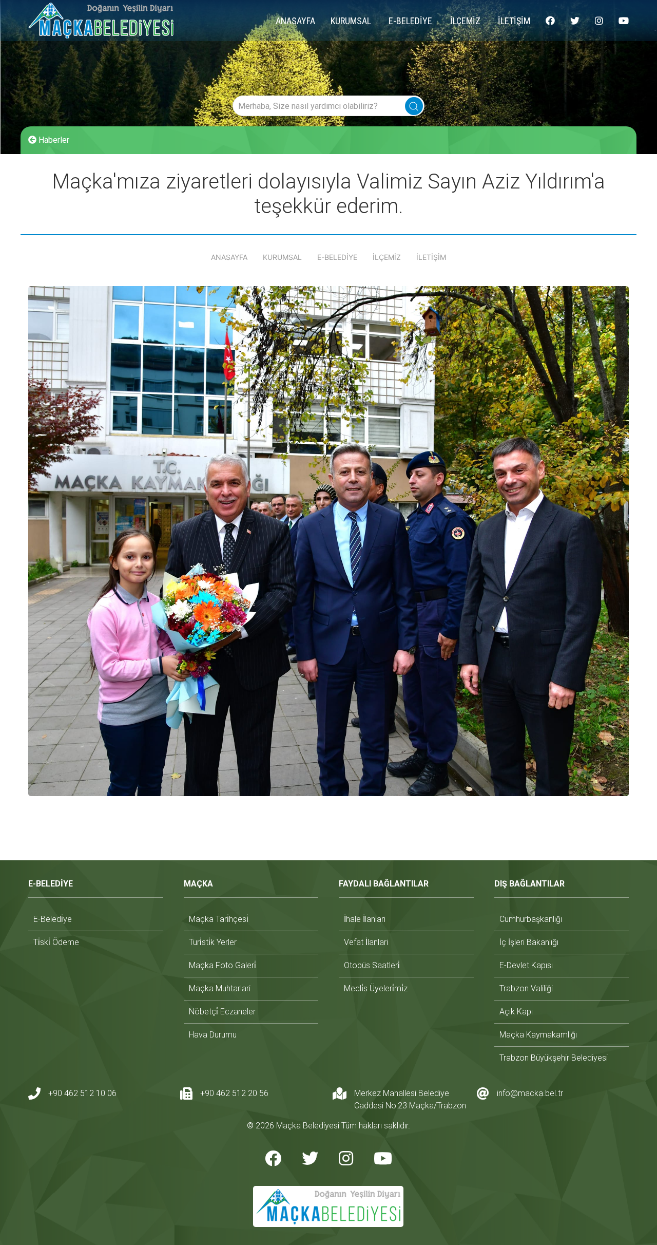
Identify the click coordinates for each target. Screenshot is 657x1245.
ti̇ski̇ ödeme (56, 942)
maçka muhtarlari (219, 988)
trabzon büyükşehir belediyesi (553, 1058)
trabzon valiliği (526, 988)
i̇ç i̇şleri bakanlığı (528, 942)
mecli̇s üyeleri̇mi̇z (376, 988)
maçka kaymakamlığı (538, 1035)
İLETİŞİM (514, 20)
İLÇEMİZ (465, 20)
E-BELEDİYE (410, 20)
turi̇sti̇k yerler (213, 942)
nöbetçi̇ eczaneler (222, 1011)
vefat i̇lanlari (366, 942)
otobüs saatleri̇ (372, 965)
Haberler (52, 140)
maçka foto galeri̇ (222, 965)
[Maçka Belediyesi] (101, 20)
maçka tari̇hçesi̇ (218, 919)
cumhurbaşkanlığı (530, 919)
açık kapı (516, 1011)
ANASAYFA (295, 20)
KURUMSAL (351, 20)
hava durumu (213, 1035)
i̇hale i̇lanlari (364, 919)
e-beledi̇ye (52, 919)
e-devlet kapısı (526, 965)
